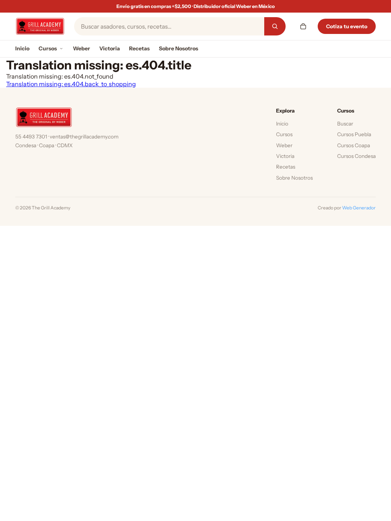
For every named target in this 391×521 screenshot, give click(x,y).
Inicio (22, 48)
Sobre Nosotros (178, 48)
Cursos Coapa (353, 145)
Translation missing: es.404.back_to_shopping (71, 84)
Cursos (48, 48)
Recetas (139, 48)
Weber (81, 48)
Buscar (345, 124)
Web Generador (359, 208)
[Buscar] (275, 26)
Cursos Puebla (354, 134)
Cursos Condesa (356, 156)
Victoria (109, 48)
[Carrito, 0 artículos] (303, 26)
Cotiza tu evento (346, 26)
